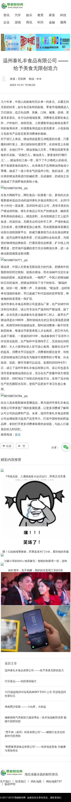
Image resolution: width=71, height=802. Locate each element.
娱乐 (29, 15)
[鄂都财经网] (12, 5)
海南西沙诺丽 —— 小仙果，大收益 (25, 706)
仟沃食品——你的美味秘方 (21, 681)
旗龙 (18, 434)
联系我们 (20, 781)
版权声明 (10, 784)
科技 (63, 15)
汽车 (18, 15)
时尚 (40, 22)
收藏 (8, 446)
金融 (52, 22)
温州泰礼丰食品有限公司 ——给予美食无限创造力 (34, 670)
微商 (63, 22)
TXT (59, 781)
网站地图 (51, 781)
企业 (6, 22)
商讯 (29, 22)
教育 (40, 15)
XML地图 (36, 781)
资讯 (6, 15)
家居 (52, 15)
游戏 (18, 22)
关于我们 (5, 781)
